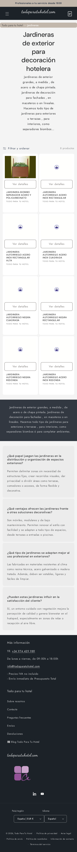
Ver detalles (20, 184)
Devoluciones (15, 734)
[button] (7, 14)
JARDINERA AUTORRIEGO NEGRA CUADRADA (18, 317)
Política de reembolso (36, 838)
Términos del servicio (40, 844)
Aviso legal (66, 833)
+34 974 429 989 (23, 651)
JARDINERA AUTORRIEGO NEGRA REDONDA (18, 377)
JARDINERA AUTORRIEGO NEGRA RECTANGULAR (55, 317)
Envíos (11, 725)
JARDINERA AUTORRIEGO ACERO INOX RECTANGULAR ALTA (18, 256)
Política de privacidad (47, 833)
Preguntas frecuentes (19, 717)
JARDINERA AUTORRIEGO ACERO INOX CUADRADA (55, 255)
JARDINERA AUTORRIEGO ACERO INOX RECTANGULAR (55, 195)
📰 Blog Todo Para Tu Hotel (23, 742)
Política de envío (15, 838)
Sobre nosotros (16, 701)
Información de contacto (62, 838)
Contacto (12, 709)
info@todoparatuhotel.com (23, 666)
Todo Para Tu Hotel (23, 833)
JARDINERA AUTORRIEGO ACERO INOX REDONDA (55, 377)
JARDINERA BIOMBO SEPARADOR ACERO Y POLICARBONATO (18, 195)
